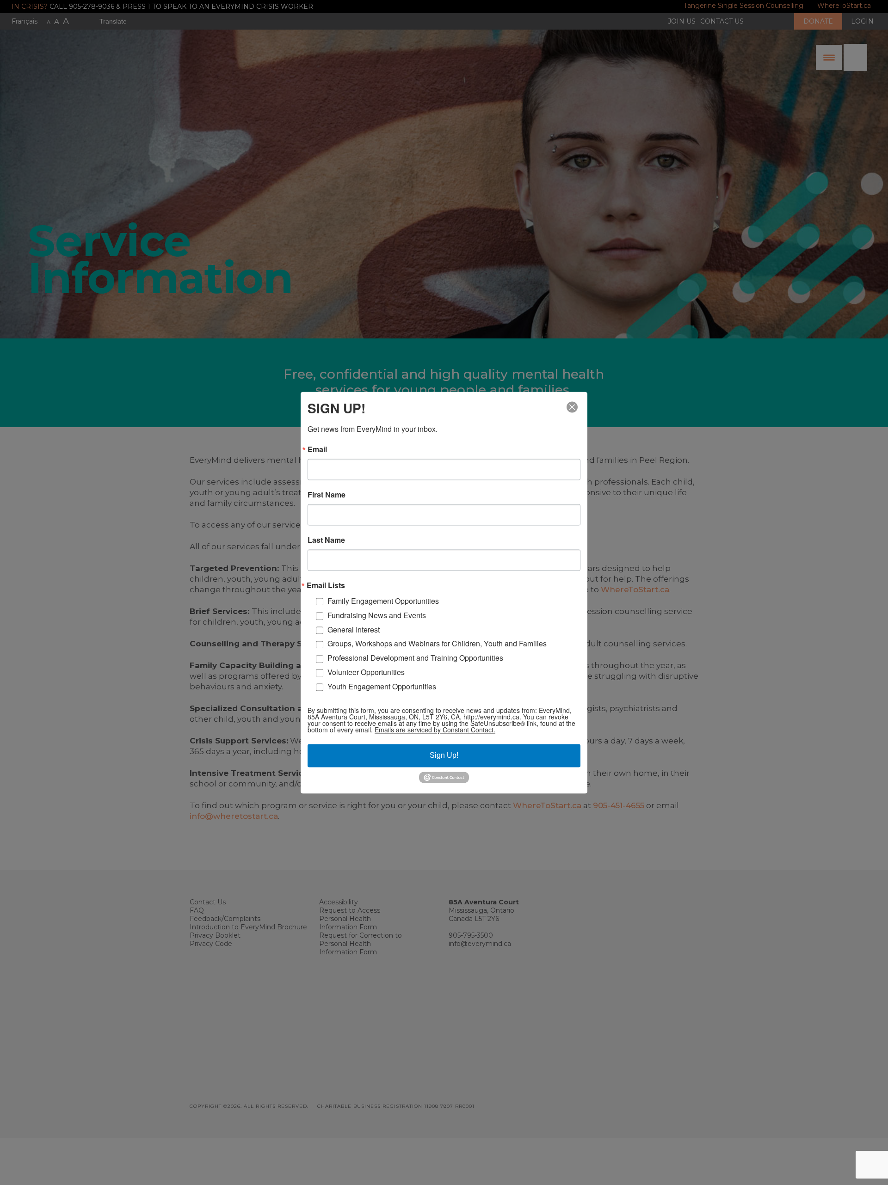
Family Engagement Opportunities (383, 601)
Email (317, 449)
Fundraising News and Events (376, 615)
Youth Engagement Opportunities (381, 686)
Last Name (326, 540)
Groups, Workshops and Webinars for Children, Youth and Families (437, 644)
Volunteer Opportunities (366, 672)
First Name (326, 494)
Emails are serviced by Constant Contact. (435, 730)
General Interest (353, 629)
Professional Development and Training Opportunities (415, 658)
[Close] (572, 406)
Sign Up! (444, 756)
